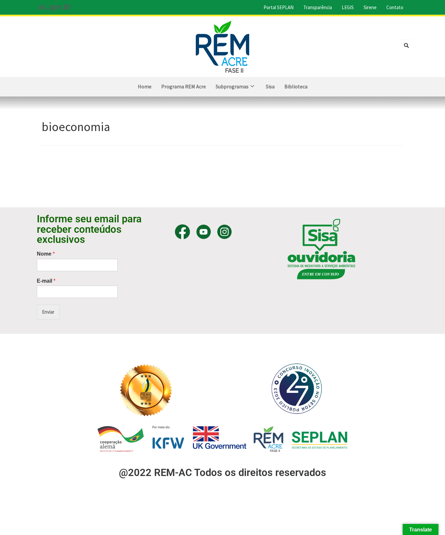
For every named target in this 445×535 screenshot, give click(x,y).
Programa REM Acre (183, 86)
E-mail (46, 281)
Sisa (270, 86)
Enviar (48, 312)
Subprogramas (232, 86)
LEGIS (348, 7)
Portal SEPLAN (279, 7)
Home (144, 86)
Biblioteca (296, 86)
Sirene (370, 7)
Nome (46, 254)
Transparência (317, 7)
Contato (394, 7)
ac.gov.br (54, 6)
